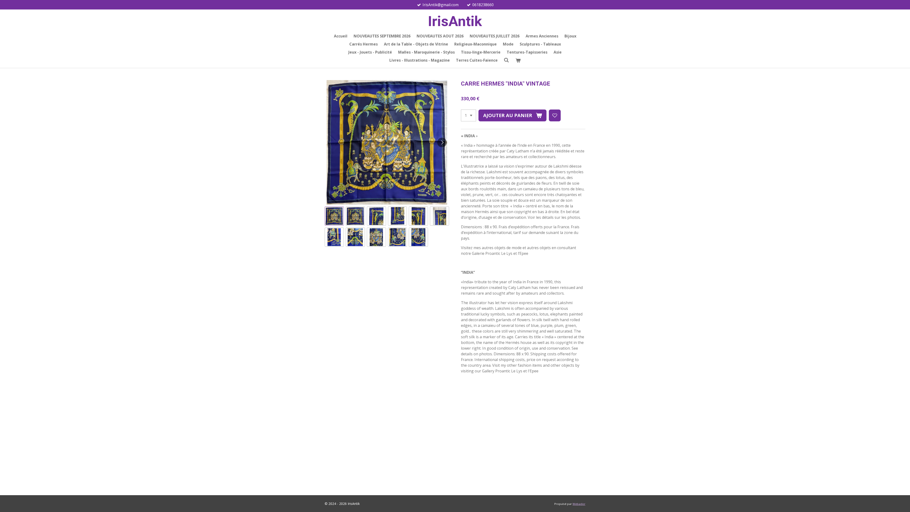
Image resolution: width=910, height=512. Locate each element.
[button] (334, 216)
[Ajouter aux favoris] (555, 115)
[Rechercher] (506, 60)
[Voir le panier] (518, 60)
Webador (579, 504)
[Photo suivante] (442, 142)
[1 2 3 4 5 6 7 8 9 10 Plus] (468, 115)
